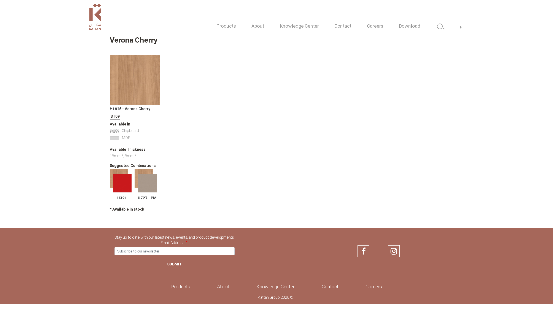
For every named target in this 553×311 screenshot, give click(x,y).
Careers (375, 26)
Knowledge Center (299, 26)
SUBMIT (174, 264)
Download (409, 26)
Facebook (363, 251)
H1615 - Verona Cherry (130, 108)
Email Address (172, 242)
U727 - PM (147, 198)
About (257, 26)
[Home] (125, 17)
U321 (122, 198)
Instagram (394, 251)
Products (226, 26)
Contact (342, 26)
